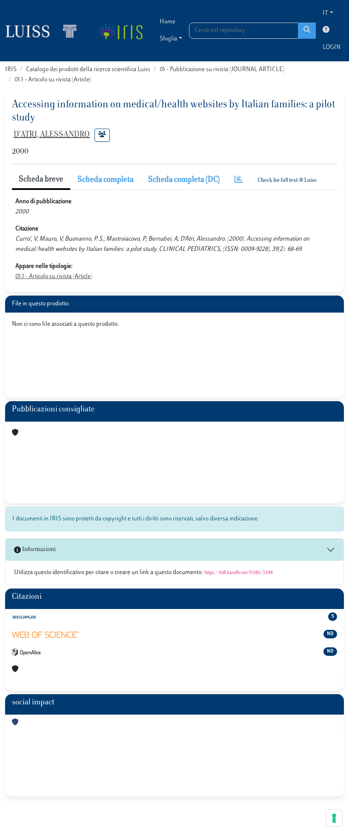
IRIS (11, 69)
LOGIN (331, 47)
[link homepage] (44, 30)
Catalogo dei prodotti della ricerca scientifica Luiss (88, 69)
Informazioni (38, 549)
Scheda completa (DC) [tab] (184, 180)
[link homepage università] (120, 30)
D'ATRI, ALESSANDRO (52, 135)
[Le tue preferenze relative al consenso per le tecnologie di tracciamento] (334, 818)
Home (167, 22)
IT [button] (325, 13)
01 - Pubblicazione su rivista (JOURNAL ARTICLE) (222, 69)
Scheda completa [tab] (105, 180)
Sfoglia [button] (168, 39)
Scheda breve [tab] (41, 180)
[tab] (238, 180)
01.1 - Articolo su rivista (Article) (53, 80)
